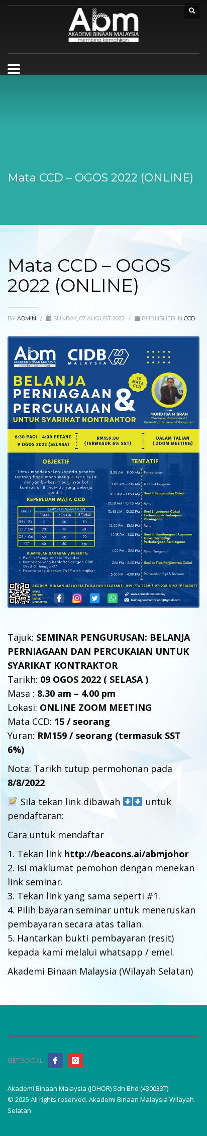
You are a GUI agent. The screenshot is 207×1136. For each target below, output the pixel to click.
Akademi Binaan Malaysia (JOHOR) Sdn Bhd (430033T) (88, 1088)
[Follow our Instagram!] (75, 1060)
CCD (189, 318)
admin (27, 318)
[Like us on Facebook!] (55, 1060)
